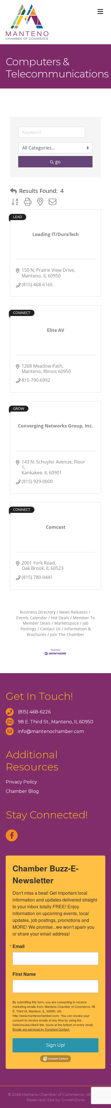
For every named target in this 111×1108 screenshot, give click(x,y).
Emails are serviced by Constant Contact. (41, 1029)
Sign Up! (55, 1045)
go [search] (58, 162)
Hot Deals (60, 617)
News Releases (73, 612)
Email (18, 946)
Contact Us (50, 628)
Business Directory (38, 612)
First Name (24, 974)
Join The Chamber (67, 634)
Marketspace (66, 623)
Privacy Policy (21, 782)
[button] (13, 191)
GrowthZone (73, 1100)
